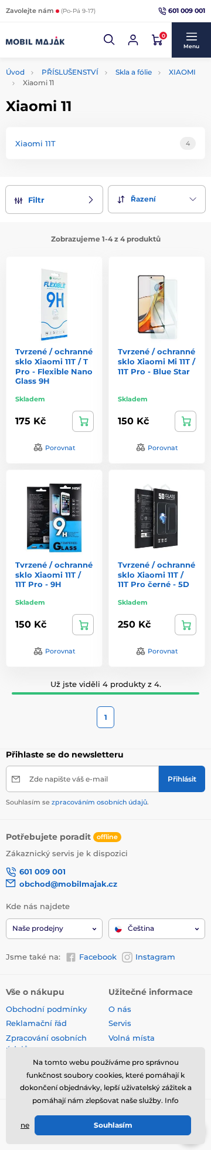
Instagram (155, 956)
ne (25, 1125)
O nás (119, 1009)
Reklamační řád (36, 1023)
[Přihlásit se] (133, 40)
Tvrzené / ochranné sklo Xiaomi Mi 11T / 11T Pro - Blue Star (156, 361)
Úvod (15, 72)
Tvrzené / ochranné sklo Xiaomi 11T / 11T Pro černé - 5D (156, 574)
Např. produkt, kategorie (80, 71)
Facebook (98, 956)
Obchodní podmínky (46, 1009)
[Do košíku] (83, 421)
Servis (119, 1023)
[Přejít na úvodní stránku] (35, 39)
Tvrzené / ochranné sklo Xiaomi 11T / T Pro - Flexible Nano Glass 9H (54, 366)
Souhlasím (113, 1125)
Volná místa (131, 1037)
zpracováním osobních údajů (99, 802)
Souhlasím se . (77, 802)
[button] (109, 40)
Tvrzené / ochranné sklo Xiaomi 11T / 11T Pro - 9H (54, 574)
